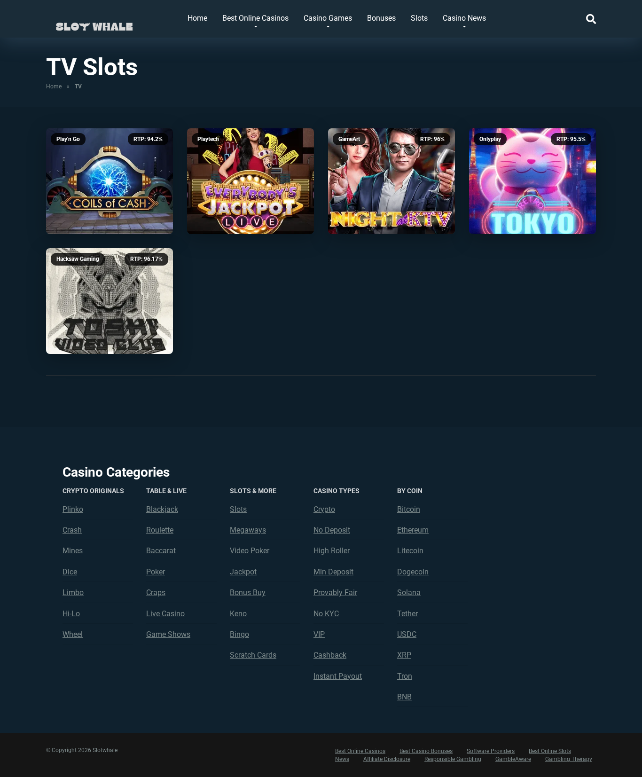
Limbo (73, 592)
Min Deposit (333, 571)
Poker (155, 571)
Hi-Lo (71, 613)
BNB (404, 696)
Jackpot (243, 571)
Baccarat (161, 550)
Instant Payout (337, 676)
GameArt (349, 139)
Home (197, 18)
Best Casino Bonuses (426, 751)
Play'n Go (68, 139)
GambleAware (513, 759)
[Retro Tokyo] (532, 181)
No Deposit (331, 530)
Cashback (329, 655)
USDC (406, 634)
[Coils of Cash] (109, 181)
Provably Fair (335, 592)
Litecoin (410, 550)
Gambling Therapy (568, 759)
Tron (404, 676)
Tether (407, 613)
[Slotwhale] (94, 22)
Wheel (73, 634)
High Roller (331, 550)
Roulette (159, 530)
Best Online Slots (550, 751)
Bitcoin (408, 509)
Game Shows (168, 634)
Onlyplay (490, 139)
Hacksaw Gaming (77, 259)
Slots (419, 18)
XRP (404, 655)
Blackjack (162, 509)
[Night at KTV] (391, 181)
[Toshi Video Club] (109, 301)
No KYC (326, 613)
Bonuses (381, 18)
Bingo (239, 634)
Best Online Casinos (255, 18)
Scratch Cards (253, 655)
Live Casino (165, 613)
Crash (72, 530)
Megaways (248, 530)
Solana (409, 592)
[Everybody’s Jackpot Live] (250, 181)
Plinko (73, 509)
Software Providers (491, 751)
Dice (70, 571)
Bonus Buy (248, 592)
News (342, 759)
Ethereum (413, 530)
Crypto (324, 509)
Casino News (464, 18)
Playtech (208, 139)
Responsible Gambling (452, 759)
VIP (319, 634)
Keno (238, 613)
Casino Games (328, 18)
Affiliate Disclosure (386, 759)
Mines (73, 550)
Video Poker (249, 550)
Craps (155, 592)
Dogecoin (413, 571)
